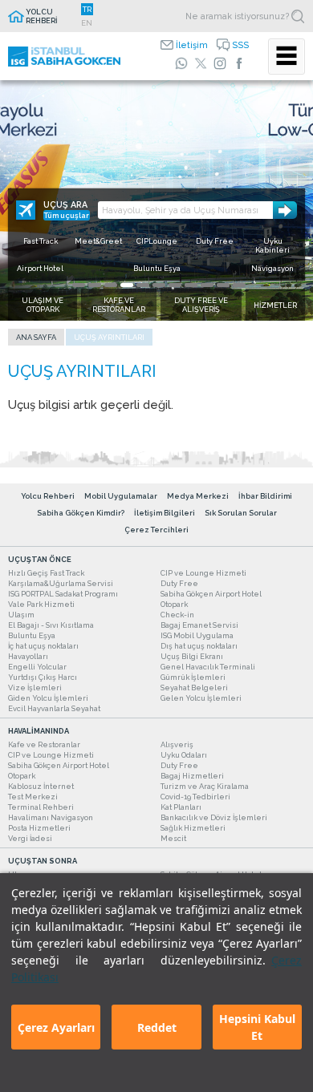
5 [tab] (142, 285)
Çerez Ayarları (56, 1027)
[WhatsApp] (181, 63)
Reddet (157, 1027)
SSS (240, 45)
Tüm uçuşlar (66, 215)
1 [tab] (78, 285)
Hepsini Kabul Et (257, 1027)
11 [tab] (239, 285)
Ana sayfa (36, 337)
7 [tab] (175, 285)
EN (86, 22)
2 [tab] (94, 285)
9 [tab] (207, 285)
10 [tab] (223, 285)
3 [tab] (110, 285)
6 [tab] (158, 285)
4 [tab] (126, 285)
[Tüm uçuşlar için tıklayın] (25, 210)
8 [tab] (191, 285)
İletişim (192, 45)
